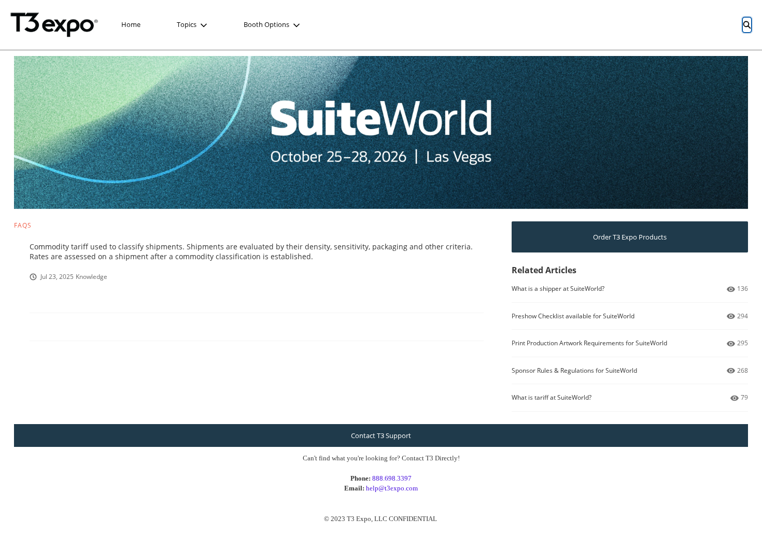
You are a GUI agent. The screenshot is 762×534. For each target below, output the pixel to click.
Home (130, 24)
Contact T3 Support (381, 435)
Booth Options (266, 24)
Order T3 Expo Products (630, 237)
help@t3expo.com (392, 488)
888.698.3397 (392, 478)
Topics (186, 24)
